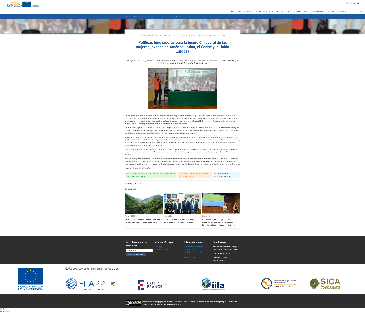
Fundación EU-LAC (190, 249)
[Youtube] (354, 3)
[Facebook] (347, 3)
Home (128, 17)
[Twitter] (351, 3)
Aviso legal (158, 247)
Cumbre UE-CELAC (190, 257)
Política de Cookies (161, 249)
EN (358, 11)
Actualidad (137, 17)
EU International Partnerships (193, 247)
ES (361, 11)
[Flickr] (358, 3)
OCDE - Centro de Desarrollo (193, 252)
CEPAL (186, 255)
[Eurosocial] (23, 4)
